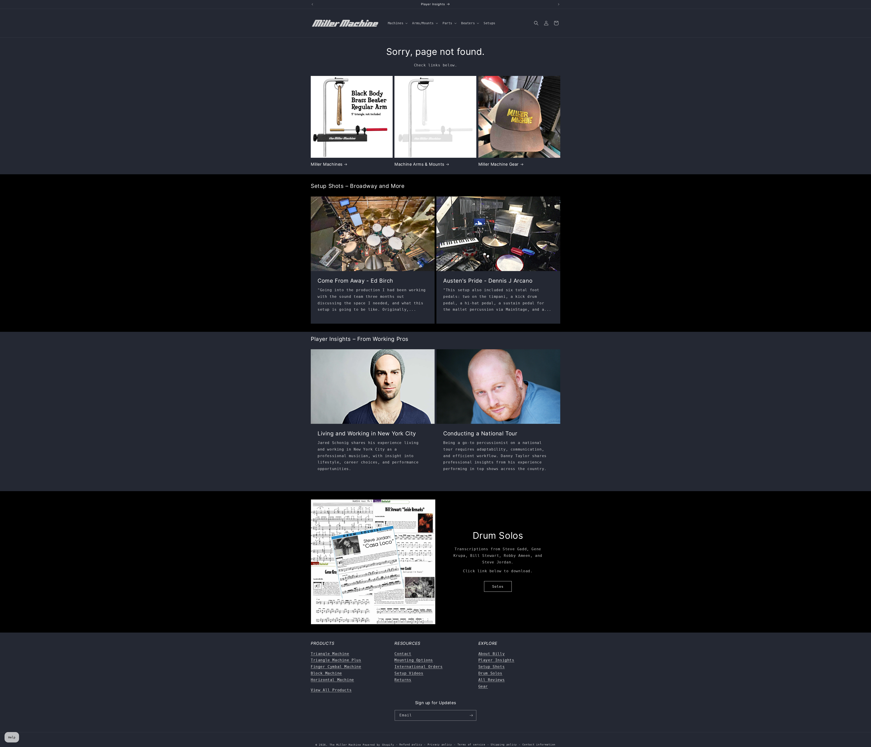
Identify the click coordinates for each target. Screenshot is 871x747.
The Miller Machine (345, 744)
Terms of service (471, 744)
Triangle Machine (330, 654)
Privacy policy (440, 744)
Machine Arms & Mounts (419, 164)
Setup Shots (491, 667)
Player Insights (496, 660)
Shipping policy (504, 744)
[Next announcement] (559, 4)
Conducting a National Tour (480, 433)
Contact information (538, 744)
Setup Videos (408, 673)
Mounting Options (413, 660)
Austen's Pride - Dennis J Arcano (487, 280)
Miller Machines (327, 164)
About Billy (491, 654)
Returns (402, 680)
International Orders (418, 667)
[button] (397, 23)
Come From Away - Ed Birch (355, 280)
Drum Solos (490, 673)
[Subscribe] (471, 715)
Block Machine (326, 673)
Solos (498, 587)
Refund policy (410, 744)
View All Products (331, 690)
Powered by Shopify (378, 744)
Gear (483, 686)
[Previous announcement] (312, 4)
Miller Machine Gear (498, 164)
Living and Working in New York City (367, 433)
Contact (402, 654)
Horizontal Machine (332, 680)
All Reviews (491, 680)
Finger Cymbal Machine (336, 667)
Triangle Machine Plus (336, 660)
